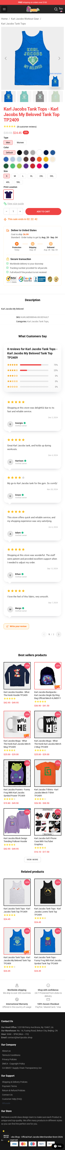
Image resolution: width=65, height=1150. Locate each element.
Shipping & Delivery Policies (14, 1082)
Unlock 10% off (6, 1136)
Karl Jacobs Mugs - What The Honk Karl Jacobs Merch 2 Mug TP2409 (47, 744)
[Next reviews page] (58, 634)
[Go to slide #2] (24, 96)
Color (6, 147)
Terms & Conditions (11, 1055)
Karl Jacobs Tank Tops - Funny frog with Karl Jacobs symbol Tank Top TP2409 (47, 960)
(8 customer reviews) (27, 126)
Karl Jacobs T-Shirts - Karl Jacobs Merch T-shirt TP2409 (46, 792)
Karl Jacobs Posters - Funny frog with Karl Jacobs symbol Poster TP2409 (17, 792)
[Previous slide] (6, 58)
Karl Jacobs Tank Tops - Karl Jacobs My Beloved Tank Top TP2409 (17, 960)
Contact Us (7, 1095)
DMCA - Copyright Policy (13, 1063)
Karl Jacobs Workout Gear (25, 18)
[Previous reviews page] (44, 634)
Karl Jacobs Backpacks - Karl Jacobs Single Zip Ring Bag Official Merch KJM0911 (47, 695)
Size (6, 171)
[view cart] (61, 9)
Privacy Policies (9, 1059)
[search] (56, 9)
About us (6, 1051)
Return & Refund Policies (13, 1090)
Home (4, 18)
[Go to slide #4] (55, 96)
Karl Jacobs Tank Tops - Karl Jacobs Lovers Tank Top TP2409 (47, 911)
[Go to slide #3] (40, 96)
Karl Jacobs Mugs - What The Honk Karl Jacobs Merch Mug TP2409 (17, 744)
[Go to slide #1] (8, 96)
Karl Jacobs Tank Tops (13, 23)
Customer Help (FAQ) (12, 1099)
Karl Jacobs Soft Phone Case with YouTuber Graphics (45, 841)
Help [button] (59, 1146)
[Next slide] (59, 58)
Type (6, 137)
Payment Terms (9, 1086)
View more (32, 860)
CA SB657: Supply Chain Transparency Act (22, 1068)
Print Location (10, 187)
